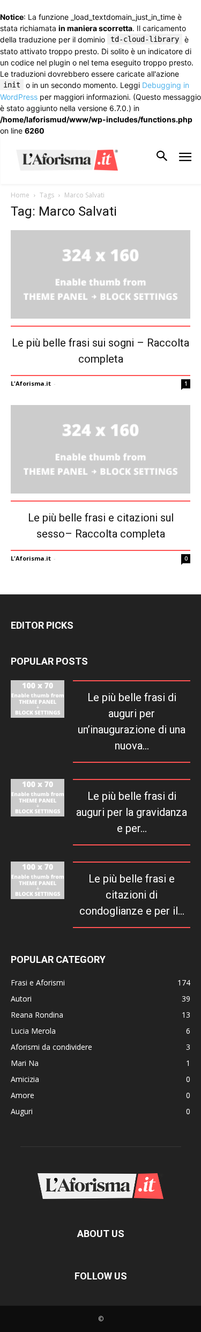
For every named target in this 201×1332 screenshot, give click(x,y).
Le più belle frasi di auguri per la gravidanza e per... (131, 812)
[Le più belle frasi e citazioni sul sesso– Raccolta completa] (100, 449)
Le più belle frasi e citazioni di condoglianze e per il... (131, 894)
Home (20, 195)
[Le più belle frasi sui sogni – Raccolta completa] (100, 274)
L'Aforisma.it (31, 383)
